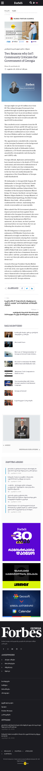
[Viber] (21, 649)
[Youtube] (12, 649)
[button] (2, 3)
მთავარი (7, 11)
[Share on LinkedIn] (32, 288)
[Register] (34, 3)
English (14, 11)
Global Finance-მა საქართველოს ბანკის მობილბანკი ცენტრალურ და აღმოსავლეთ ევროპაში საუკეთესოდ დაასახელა (22, 507)
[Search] (30, 2)
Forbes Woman (7, 711)
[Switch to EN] (37, 3)
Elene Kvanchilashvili (12, 66)
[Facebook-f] (3, 649)
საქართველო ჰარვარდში (24, 400)
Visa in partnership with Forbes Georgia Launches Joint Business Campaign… (25, 383)
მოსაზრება (6, 689)
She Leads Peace (20, 342)
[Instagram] (8, 649)
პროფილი (5, 693)
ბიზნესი (4, 685)
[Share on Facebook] (22, 288)
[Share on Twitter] (27, 288)
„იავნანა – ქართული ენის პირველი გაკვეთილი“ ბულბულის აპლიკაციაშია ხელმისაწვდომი (21, 487)
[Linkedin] (17, 649)
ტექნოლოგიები (7, 703)
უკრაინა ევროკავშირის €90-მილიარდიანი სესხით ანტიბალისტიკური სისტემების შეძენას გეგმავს (22, 497)
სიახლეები (6, 681)
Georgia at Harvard (20, 391)
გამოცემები (6, 715)
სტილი (4, 707)
